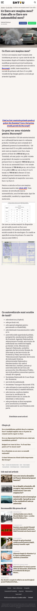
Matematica (29, 591)
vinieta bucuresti (24, 467)
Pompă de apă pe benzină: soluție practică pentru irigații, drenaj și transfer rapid (23, 542)
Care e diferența (17, 588)
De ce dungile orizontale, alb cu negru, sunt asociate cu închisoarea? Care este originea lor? (24, 489)
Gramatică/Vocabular (11, 591)
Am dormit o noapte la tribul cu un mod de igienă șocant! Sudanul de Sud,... (17, 581)
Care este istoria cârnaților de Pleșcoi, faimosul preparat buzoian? (24, 478)
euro (21, 464)
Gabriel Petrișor (6, 22)
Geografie (27, 588)
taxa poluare (5, 467)
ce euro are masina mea (12, 464)
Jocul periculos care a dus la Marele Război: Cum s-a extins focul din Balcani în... (23, 516)
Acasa (3, 7)
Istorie (9, 588)
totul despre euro (14, 467)
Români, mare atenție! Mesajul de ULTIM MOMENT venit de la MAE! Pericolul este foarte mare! (24, 529)
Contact (30, 597)
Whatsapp (32, 23)
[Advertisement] (18, 99)
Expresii (21, 591)
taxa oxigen (26, 464)
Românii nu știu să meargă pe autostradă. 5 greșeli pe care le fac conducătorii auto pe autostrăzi (24, 500)
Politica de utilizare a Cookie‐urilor (15, 597)
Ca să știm (9, 7)
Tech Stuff (18, 594)
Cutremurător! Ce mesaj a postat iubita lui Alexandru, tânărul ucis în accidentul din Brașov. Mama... (24, 570)
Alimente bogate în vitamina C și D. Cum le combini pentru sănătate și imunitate (24, 555)
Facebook (23, 23)
